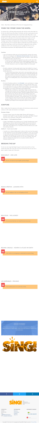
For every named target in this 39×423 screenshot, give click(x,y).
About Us (15, 414)
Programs (15, 413)
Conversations (16, 412)
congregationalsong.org (7, 415)
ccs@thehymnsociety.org (5, 414)
